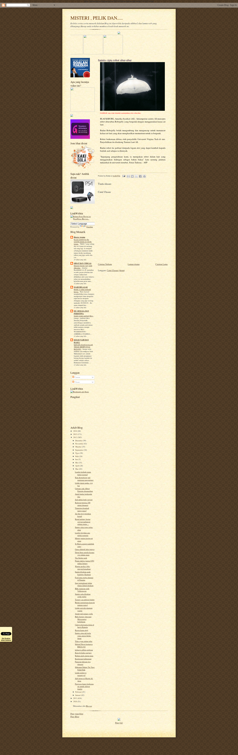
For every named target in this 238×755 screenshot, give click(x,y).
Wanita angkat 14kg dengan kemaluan (83, 567)
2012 (75, 437)
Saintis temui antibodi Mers (83, 316)
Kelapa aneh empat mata (84, 655)
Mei (77, 462)
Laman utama (134, 264)
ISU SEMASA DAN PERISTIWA (81, 312)
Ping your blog (76, 713)
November (79, 443)
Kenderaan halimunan (83, 659)
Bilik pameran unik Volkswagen (82, 589)
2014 (75, 431)
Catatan (77, 377)
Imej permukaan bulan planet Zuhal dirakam (84, 584)
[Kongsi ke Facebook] (140, 176)
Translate (89, 227)
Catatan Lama (161, 264)
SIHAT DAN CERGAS (82, 263)
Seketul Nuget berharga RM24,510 (84, 645)
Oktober (78, 446)
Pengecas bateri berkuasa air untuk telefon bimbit (84, 686)
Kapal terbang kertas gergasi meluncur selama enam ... (82, 521)
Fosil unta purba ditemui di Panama (84, 578)
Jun (76, 459)
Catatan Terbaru (105, 264)
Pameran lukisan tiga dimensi (83, 662)
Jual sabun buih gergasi (83, 499)
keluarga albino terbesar (84, 650)
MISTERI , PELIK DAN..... (96, 18)
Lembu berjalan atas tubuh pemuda (82, 534)
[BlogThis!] (132, 176)
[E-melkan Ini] (128, 176)
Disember (79, 440)
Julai (77, 456)
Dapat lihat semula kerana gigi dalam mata (84, 553)
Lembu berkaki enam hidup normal (83, 473)
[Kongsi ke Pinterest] (144, 176)
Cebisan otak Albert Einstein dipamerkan (84, 489)
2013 (75, 434)
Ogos (77, 453)
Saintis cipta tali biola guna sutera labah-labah (83, 635)
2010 (75, 701)
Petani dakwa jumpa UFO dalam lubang (84, 562)
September (79, 450)
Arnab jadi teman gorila (84, 613)
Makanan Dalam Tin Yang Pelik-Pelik (85, 668)
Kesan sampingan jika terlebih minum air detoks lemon (83, 241)
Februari (78, 692)
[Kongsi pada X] (136, 176)
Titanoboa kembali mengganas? (82, 509)
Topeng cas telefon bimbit (84, 599)
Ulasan (77, 382)
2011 (75, 698)
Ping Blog (74, 716)
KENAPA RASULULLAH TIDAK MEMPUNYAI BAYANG (83, 347)
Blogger (89, 706)
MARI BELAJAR (81, 287)
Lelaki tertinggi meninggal (80, 674)
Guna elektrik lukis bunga (84, 549)
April (77, 465)
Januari (78, 695)
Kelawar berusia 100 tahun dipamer (82, 503)
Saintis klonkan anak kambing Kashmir (83, 573)
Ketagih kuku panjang (83, 653)
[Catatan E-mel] (124, 176)
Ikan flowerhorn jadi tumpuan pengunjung (84, 478)
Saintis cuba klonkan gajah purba (83, 595)
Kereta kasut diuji (81, 630)
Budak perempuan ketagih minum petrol (85, 603)
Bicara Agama (79, 237)
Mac (77, 469)
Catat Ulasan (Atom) (116, 270)
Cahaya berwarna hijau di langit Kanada (84, 626)
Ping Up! (119, 722)
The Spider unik (81, 558)
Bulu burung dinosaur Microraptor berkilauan (83, 619)
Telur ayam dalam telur (83, 641)
